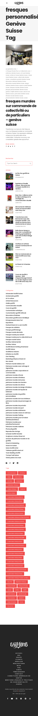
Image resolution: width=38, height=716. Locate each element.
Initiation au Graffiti (12, 354)
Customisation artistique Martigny (16, 525)
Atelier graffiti (10, 303)
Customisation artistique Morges (15, 533)
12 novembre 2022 (20, 249)
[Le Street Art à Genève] (9, 267)
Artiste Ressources (12, 301)
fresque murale (11, 585)
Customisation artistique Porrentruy (16, 545)
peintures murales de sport (15, 408)
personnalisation (11, 598)
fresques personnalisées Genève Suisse (17, 89)
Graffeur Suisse (11, 344)
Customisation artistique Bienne (15, 497)
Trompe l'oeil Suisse (12, 455)
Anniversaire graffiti (12, 296)
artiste (9, 477)
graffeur (17, 590)
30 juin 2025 (18, 239)
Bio (19, 655)
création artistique (12, 489)
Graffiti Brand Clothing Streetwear (17, 347)
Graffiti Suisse (10, 349)
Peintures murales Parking (14, 415)
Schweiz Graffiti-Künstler (14, 434)
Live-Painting (10, 356)
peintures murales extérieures (16, 410)
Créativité (22, 489)
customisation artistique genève (15, 513)
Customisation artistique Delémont (16, 505)
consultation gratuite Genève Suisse (20, 79)
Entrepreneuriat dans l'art (14, 320)
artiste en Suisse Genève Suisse (19, 75)
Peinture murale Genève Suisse (14, 95)
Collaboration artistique (13, 485)
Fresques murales (23, 585)
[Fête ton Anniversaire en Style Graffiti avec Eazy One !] (9, 257)
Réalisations (19, 663)
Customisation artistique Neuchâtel (16, 537)
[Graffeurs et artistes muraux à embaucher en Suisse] (9, 246)
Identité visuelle (22, 594)
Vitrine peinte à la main (13, 458)
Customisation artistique (14, 310)
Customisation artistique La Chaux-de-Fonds (18, 517)
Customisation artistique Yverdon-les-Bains (18, 577)
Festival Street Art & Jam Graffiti (16, 325)
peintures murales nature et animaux (18, 413)
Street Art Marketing (12, 443)
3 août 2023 (18, 202)
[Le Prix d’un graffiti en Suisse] (9, 176)
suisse (26, 97)
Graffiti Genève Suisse (16, 91)
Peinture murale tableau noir (15, 364)
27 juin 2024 (18, 212)
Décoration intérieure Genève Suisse (16, 81)
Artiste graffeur (18, 477)
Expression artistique (21, 581)
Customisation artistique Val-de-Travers (17, 569)
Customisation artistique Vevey (15, 573)
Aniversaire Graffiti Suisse (14, 294)
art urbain (10, 481)
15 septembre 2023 (11, 69)
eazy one (10, 581)
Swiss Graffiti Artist (12, 448)
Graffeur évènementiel (13, 342)
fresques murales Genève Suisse (19, 87)
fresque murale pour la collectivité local (18, 71)
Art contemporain (12, 473)
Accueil (19, 653)
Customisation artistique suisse (15, 565)
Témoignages (19, 672)
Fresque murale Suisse (13, 339)
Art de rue (22, 473)
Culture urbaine (11, 493)
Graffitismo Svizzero (12, 352)
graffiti (25, 590)
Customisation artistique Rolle (15, 557)
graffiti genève (11, 594)
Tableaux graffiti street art (14, 450)
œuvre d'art (10, 606)
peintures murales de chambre (16, 382)
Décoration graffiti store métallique (17, 318)
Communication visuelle (14, 306)
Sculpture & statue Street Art (15, 436)
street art (21, 598)
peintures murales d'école (14, 375)
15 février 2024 (19, 191)
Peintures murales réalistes (15, 427)
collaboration (19, 481)
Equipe (19, 657)
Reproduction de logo (13, 431)
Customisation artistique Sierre (15, 561)
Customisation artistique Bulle (15, 501)
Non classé (9, 361)
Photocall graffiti (11, 429)
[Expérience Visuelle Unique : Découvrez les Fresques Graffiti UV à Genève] (9, 186)
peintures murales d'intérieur (15, 377)
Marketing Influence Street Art (15, 359)
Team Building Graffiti (13, 453)
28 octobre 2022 (19, 177)
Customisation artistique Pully (15, 549)
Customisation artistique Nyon (15, 541)
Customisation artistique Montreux (16, 529)
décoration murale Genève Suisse (15, 83)
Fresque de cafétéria (13, 327)
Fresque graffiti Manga (13, 330)
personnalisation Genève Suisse (15, 97)
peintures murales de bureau (15, 380)
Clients (19, 659)
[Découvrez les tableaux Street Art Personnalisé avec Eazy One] (9, 209)
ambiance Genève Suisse (13, 73)
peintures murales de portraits (16, 405)
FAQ (19, 667)
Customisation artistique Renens (15, 553)
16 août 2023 (18, 266)
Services (19, 661)
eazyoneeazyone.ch (19, 691)
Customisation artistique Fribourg (15, 509)
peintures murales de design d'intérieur (19, 387)
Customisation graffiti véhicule (16, 313)
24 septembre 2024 (20, 226)
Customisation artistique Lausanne (16, 521)
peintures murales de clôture (15, 385)
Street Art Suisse (11, 446)
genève (8, 91)
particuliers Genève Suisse (21, 93)
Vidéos (19, 684)
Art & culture (10, 298)
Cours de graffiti (11, 308)
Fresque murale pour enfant (15, 335)
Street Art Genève (12, 602)
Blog (19, 665)
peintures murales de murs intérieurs (18, 399)
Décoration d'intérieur (13, 315)
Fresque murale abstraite (14, 332)
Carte (19, 670)
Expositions (9, 323)
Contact (19, 674)
